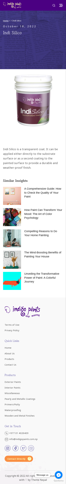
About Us (10, 353)
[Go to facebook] (58, 475)
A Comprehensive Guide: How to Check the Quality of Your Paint (42, 192)
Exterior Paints (13, 381)
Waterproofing (13, 410)
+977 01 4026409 (18, 433)
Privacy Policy (12, 330)
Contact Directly (16, 458)
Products (9, 358)
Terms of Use (12, 324)
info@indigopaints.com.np (23, 439)
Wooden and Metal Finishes (20, 415)
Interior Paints (12, 387)
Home (6, 20)
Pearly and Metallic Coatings (20, 398)
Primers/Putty (12, 404)
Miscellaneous (12, 393)
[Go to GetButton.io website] (59, 481)
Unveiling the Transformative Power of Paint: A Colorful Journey (41, 277)
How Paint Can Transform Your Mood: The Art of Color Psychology (43, 213)
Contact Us (10, 364)
